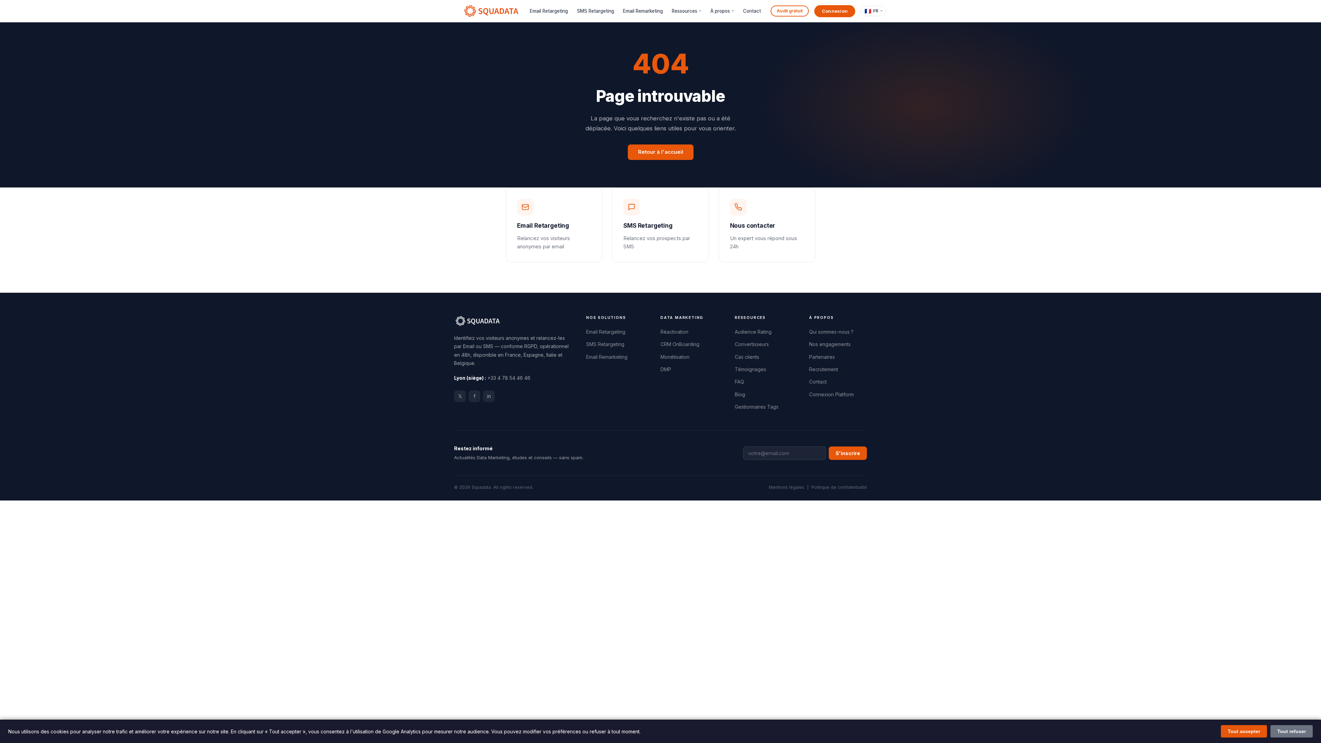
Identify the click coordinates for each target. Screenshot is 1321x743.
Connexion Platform (831, 394)
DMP (665, 369)
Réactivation (674, 332)
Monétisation (674, 357)
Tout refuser (1291, 731)
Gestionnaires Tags (756, 407)
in (489, 396)
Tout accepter (1244, 731)
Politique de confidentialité (839, 487)
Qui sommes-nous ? (831, 332)
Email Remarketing (643, 11)
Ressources (684, 11)
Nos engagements (830, 344)
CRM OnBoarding (679, 344)
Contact (752, 11)
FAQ (739, 382)
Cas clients (747, 357)
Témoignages (750, 369)
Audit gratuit (790, 10)
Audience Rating (753, 332)
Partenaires (822, 357)
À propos (720, 11)
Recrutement (823, 369)
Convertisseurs (752, 344)
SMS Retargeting (595, 11)
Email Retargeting (549, 11)
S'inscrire (848, 453)
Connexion (835, 11)
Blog (740, 394)
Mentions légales (786, 487)
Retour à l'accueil (660, 152)
